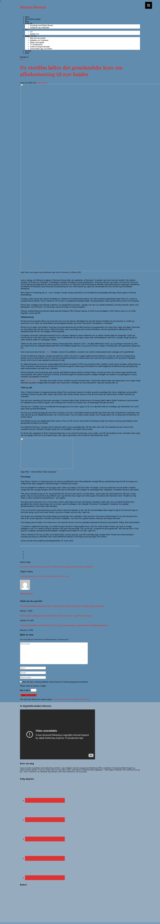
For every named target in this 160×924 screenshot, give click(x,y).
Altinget (48, 352)
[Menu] (148, 5)
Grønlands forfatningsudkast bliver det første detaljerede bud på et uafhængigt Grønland (62, 606)
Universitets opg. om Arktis (41, 49)
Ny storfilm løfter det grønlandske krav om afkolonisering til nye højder (71, 70)
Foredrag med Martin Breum (41, 25)
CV (31, 32)
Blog (27, 21)
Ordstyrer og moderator (39, 27)
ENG (27, 53)
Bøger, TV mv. (31, 36)
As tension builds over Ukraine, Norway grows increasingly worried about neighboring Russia (64, 625)
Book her (28, 23)
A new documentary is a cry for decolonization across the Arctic (44, 576)
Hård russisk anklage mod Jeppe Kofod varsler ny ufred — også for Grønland (55, 615)
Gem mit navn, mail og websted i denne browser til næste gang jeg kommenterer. (55, 682)
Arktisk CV (34, 34)
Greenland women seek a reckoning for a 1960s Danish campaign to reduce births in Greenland (56, 567)
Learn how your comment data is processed (71, 699)
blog (21, 59)
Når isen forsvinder (38, 38)
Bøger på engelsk (37, 42)
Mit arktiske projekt (32, 19)
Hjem (27, 17)
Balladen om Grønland (39, 40)
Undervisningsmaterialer (40, 47)
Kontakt (28, 51)
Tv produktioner (36, 44)
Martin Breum (33, 7)
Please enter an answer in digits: (33, 686)
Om (26, 30)
